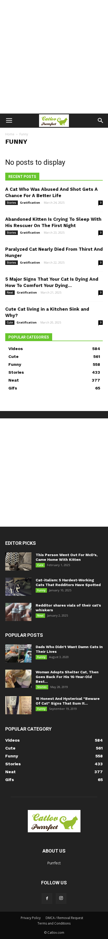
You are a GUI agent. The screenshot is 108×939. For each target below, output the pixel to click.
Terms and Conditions (54, 923)
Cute (10, 322)
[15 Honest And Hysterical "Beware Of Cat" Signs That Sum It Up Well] (18, 705)
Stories (11, 202)
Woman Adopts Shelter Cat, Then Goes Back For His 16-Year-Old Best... (67, 677)
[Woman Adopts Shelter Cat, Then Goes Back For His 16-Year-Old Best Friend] (18, 679)
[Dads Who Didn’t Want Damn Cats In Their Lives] (18, 653)
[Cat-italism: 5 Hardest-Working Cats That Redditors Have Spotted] (18, 587)
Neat (10, 292)
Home (9, 134)
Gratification (30, 202)
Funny (41, 590)
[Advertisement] (54, 57)
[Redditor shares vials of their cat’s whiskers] (18, 612)
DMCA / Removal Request (64, 918)
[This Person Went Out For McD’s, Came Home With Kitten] (18, 561)
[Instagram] (61, 898)
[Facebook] (47, 898)
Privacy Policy (31, 918)
